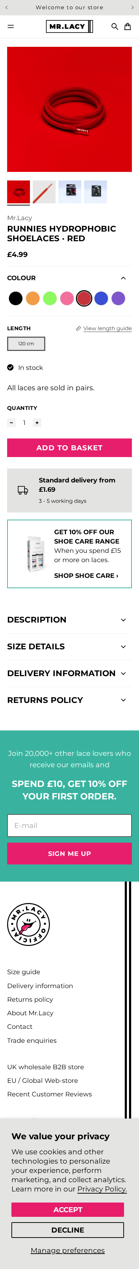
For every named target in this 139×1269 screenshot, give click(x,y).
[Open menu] (10, 26)
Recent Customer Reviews (49, 1094)
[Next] (132, 7)
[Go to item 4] (95, 191)
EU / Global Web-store (42, 1080)
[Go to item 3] (69, 191)
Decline (67, 1230)
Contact (19, 1026)
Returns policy (30, 999)
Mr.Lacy (19, 218)
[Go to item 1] (18, 191)
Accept (67, 1209)
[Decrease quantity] (11, 422)
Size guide (23, 972)
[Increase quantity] (37, 422)
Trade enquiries (32, 1040)
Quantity (22, 408)
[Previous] (7, 7)
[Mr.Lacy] (69, 26)
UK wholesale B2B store (45, 1067)
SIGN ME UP (69, 853)
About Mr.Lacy (30, 1013)
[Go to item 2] (44, 191)
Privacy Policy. (102, 1189)
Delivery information (40, 986)
